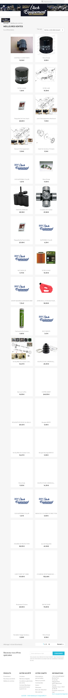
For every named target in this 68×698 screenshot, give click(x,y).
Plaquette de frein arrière (22, 240)
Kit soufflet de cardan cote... (22, 361)
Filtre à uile (22, 483)
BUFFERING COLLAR (46, 240)
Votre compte (41, 673)
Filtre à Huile (46, 635)
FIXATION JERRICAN (22, 210)
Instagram (9, 665)
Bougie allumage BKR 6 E (46, 452)
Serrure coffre (21, 392)
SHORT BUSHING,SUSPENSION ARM (21, 301)
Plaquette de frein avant (21, 118)
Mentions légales (24, 679)
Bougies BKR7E (46, 422)
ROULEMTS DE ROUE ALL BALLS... (22, 422)
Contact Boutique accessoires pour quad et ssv (24, 687)
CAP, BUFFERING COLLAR (21, 179)
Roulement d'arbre (22, 604)
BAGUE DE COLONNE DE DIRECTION (46, 513)
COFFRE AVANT (46, 392)
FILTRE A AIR (46, 88)
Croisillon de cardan (46, 210)
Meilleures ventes (8, 681)
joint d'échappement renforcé (46, 118)
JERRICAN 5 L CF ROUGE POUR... (46, 301)
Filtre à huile (46, 58)
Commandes (39, 683)
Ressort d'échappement (21, 149)
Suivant (60, 644)
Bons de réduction (41, 690)
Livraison (22, 676)
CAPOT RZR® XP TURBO (22, 574)
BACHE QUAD (46, 604)
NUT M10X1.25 (22, 270)
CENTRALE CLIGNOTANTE (22, 58)
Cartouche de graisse (22, 331)
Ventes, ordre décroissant (54, 30)
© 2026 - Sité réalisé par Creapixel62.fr (34, 696)
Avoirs (37, 685)
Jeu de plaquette (46, 544)
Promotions (7, 676)
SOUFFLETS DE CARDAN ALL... (46, 361)
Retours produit (40, 680)
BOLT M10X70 (46, 331)
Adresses (38, 687)
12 (49, 644)
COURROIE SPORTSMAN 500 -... (46, 574)
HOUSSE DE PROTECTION (21, 544)
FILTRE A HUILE (22, 88)
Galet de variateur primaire (46, 149)
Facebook (5, 665)
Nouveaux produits (9, 679)
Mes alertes (38, 692)
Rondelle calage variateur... (21, 635)
